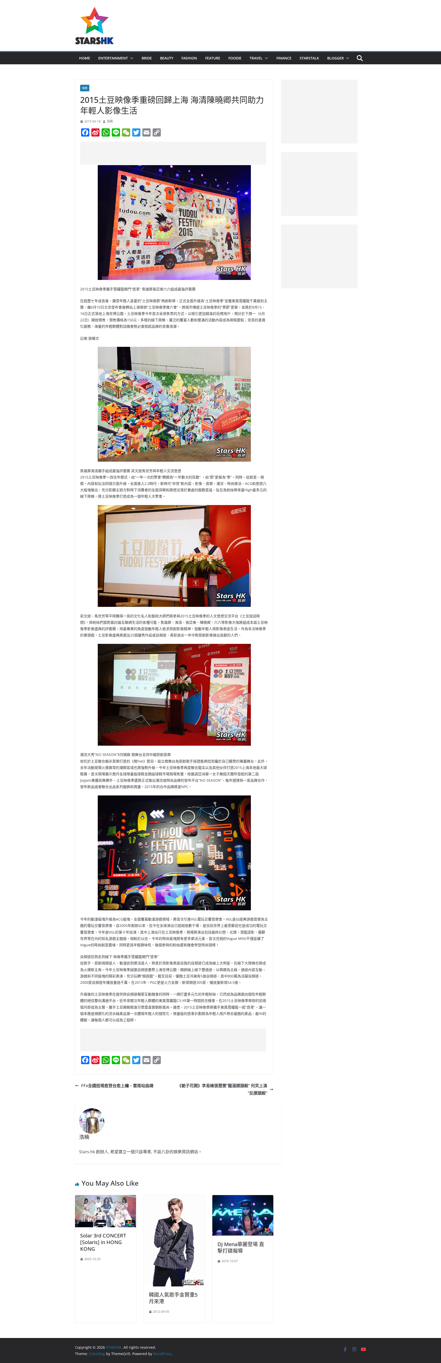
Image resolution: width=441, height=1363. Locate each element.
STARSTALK (309, 58)
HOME (84, 58)
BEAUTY (166, 58)
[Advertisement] (173, 153)
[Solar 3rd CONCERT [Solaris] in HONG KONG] (105, 1198)
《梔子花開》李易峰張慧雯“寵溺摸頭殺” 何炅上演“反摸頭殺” (222, 1089)
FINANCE (283, 58)
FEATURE (212, 58)
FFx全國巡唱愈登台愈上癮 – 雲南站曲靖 (117, 1085)
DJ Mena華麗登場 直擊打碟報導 (240, 1247)
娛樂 (84, 88)
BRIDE (147, 58)
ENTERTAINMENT (113, 58)
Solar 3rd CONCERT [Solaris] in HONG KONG (103, 1242)
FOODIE (234, 58)
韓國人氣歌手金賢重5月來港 (173, 1298)
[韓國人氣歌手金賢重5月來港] (174, 1198)
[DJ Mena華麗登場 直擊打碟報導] (242, 1198)
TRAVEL (256, 58)
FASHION (189, 58)
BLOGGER (335, 58)
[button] (130, 58)
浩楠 (110, 121)
